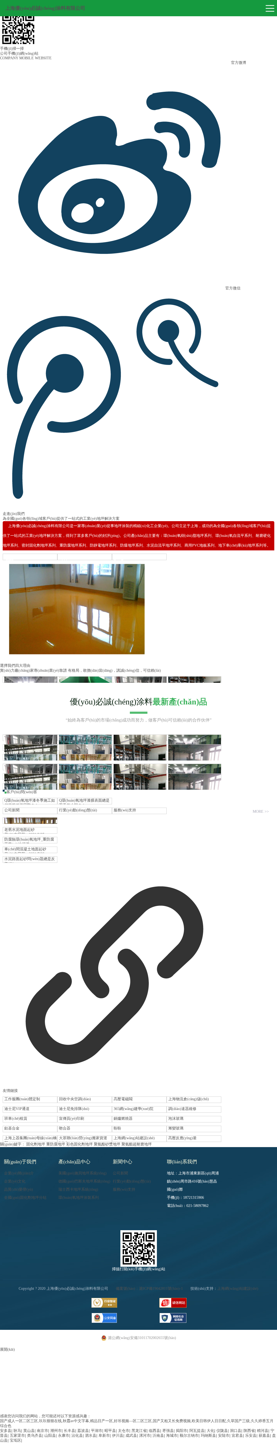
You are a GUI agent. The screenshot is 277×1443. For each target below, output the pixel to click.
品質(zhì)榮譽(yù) (18, 1189)
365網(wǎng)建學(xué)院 (133, 1109)
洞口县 (235, 1431)
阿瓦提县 (197, 1431)
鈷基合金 (11, 1128)
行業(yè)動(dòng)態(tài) (78, 810)
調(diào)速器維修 (182, 1109)
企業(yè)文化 (14, 1181)
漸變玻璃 (175, 1128)
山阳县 (50, 1436)
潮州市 (56, 1431)
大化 (210, 1431)
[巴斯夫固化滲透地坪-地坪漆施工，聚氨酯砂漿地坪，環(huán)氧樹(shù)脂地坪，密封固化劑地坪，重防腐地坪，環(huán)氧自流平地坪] (30, 776)
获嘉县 (264, 1436)
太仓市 (123, 1431)
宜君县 (237, 1436)
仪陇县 (222, 1431)
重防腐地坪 (55, 1144)
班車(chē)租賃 (15, 1118)
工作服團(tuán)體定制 (22, 1099)
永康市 (63, 1436)
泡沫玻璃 (175, 1118)
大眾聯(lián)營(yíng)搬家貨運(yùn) (83, 1139)
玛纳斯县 (208, 1436)
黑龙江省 (139, 1431)
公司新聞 (11, 810)
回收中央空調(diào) (75, 1099)
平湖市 (96, 1431)
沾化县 (77, 1436)
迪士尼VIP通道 (16, 1109)
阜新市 (104, 1436)
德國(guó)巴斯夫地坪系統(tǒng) (84, 1181)
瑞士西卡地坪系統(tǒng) (78, 1189)
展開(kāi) (7, 1349)
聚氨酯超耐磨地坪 (136, 1144)
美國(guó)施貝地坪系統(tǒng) (82, 1173)
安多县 (5, 1431)
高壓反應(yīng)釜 (182, 1138)
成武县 (131, 1436)
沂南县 (158, 1436)
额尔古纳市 (189, 1436)
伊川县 (117, 1436)
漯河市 (144, 1436)
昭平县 (110, 1431)
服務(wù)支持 (125, 810)
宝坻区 (15, 1440)
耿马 (17, 1431)
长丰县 (69, 1431)
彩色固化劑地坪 (79, 1144)
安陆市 (223, 1436)
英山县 (29, 1431)
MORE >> (261, 811)
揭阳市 (181, 1431)
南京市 (42, 1431)
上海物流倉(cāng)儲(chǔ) (188, 1099)
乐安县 (250, 1436)
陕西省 (249, 1431)
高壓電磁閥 (123, 1099)
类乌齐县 (34, 1436)
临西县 (154, 1431)
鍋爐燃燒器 (123, 1118)
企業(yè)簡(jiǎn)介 (19, 1173)
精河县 (262, 1431)
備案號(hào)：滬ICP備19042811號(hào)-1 (149, 1289)
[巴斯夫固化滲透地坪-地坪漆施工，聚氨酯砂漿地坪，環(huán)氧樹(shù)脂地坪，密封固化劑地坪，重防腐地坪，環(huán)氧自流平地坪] (30, 747)
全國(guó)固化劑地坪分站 (25, 1198)
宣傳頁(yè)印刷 (71, 1118)
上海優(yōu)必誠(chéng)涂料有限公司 (45, 8)
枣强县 (168, 1431)
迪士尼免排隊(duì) (74, 1109)
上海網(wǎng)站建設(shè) (134, 1138)
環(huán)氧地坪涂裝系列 (78, 1198)
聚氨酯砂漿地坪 (107, 1144)
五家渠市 (17, 1436)
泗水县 (90, 1436)
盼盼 (117, 1128)
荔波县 (83, 1431)
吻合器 (64, 1128)
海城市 (171, 1436)
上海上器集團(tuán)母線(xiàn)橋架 (30, 1139)
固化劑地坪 (35, 1144)
